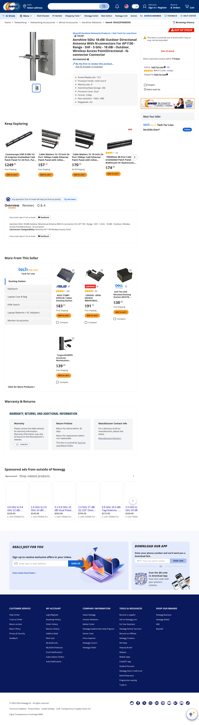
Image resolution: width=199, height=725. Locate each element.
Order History (52, 624)
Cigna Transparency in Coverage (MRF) (26, 714)
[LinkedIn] (156, 702)
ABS (158, 624)
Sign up (75, 563)
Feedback (44, 217)
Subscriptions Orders (55, 657)
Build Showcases (126, 675)
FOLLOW (187, 129)
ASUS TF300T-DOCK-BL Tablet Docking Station (64, 298)
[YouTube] (169, 702)
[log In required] (73, 270)
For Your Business (127, 624)
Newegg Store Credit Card (130, 671)
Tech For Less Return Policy (71, 444)
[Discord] (181, 702)
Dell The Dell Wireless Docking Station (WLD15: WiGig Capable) (122, 294)
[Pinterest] (163, 702)
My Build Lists (52, 643)
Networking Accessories (42, 22)
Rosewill (159, 629)
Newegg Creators (127, 638)
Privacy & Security (17, 633)
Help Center (14, 614)
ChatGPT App (125, 661)
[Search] (104, 6)
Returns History (52, 629)
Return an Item (15, 624)
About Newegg (89, 614)
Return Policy (15, 629)
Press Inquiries (89, 638)
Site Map (123, 643)
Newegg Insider (89, 647)
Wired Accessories (68, 22)
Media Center (89, 624)
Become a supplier (127, 614)
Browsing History (53, 619)
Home (8, 22)
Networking (21, 22)
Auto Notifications (53, 661)
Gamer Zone (88, 633)
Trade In (123, 685)
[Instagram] (150, 702)
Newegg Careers (90, 643)
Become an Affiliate (127, 633)
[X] (144, 702)
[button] (33, 6)
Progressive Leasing (128, 680)
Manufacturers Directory (109, 438)
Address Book (52, 633)
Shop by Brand (125, 647)
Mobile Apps (124, 657)
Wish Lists (50, 638)
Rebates (122, 652)
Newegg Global (162, 619)
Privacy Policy (34, 708)
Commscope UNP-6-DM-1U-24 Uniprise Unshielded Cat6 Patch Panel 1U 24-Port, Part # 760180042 (20, 157)
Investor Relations (90, 619)
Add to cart (12, 174)
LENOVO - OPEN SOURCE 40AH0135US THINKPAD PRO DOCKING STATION (94, 298)
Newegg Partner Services (130, 629)
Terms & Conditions (17, 708)
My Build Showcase (54, 647)
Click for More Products (20, 386)
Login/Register (52, 614)
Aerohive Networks (92, 22)
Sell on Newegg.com (128, 619)
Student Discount (126, 666)
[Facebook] (138, 702)
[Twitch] (175, 702)
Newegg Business (163, 614)
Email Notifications (54, 652)
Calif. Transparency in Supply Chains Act (73, 708)
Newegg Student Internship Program (98, 629)
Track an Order (15, 619)
